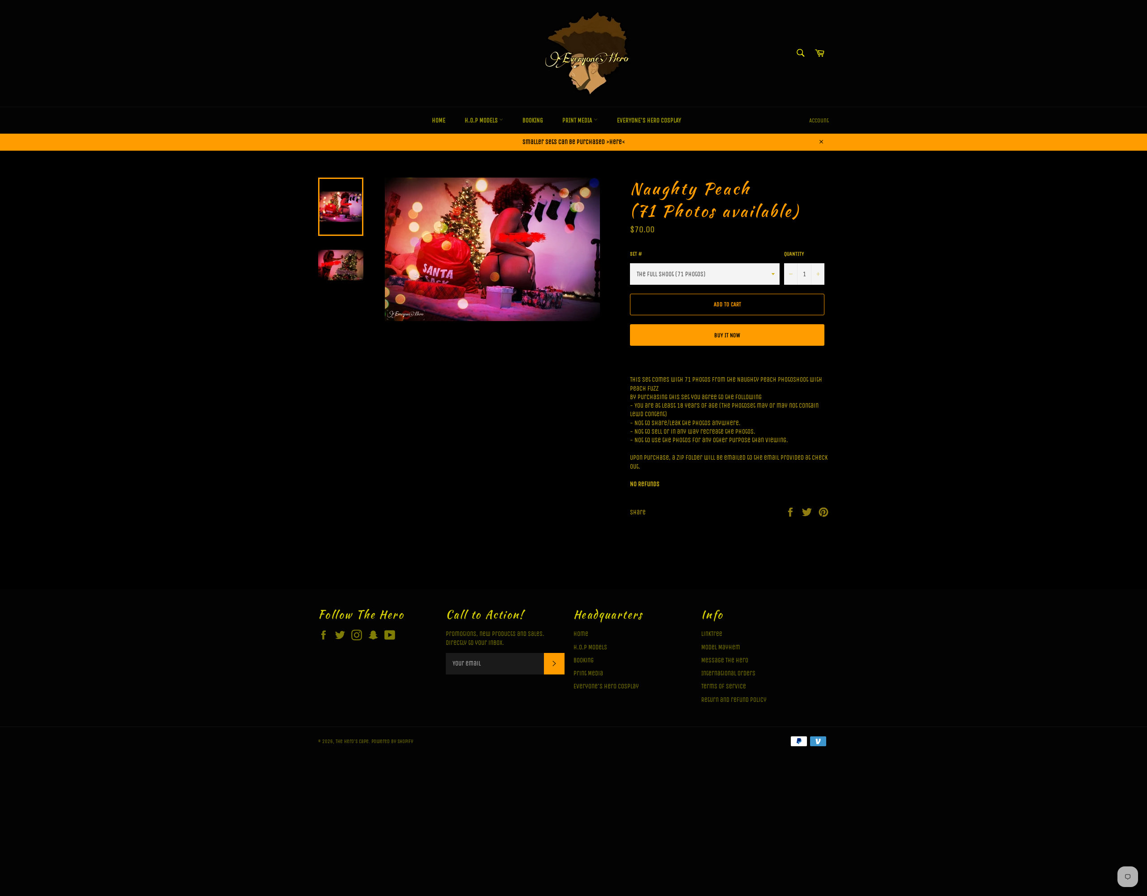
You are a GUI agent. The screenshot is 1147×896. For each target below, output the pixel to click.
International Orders (728, 673)
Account (819, 120)
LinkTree (711, 634)
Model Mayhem (720, 647)
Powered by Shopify (392, 741)
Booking (532, 120)
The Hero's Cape (352, 741)
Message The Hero (724, 660)
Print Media (578, 120)
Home (438, 120)
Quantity (794, 254)
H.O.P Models (482, 120)
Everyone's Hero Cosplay (649, 120)
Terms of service (723, 686)
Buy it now (727, 335)
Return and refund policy (734, 700)
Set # (636, 254)
